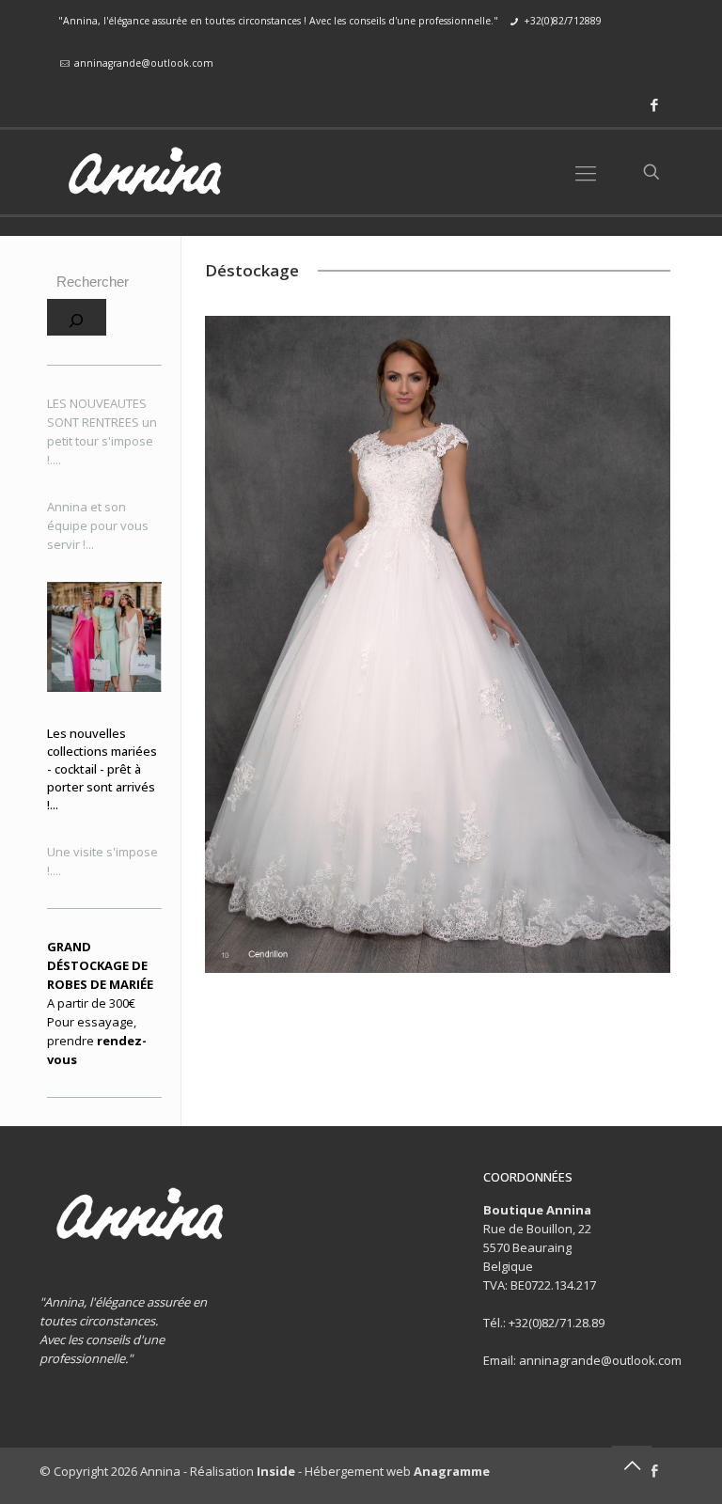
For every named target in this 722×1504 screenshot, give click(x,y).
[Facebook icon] (654, 104)
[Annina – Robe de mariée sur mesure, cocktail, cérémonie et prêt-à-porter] (144, 172)
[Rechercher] (76, 317)
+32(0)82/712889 (563, 20)
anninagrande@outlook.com (143, 63)
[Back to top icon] (631, 1465)
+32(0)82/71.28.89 (556, 1322)
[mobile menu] (586, 172)
